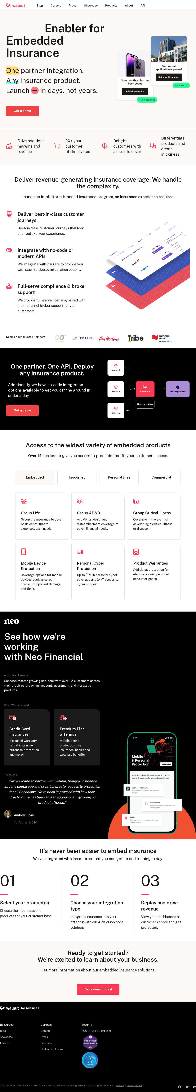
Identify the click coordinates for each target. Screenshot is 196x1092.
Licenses (46, 1043)
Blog (3, 1030)
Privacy (120, 1085)
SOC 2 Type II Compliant (96, 1030)
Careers (46, 1030)
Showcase (6, 1037)
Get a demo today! (98, 989)
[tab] (34, 477)
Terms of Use (134, 1085)
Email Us (5, 1043)
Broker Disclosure (52, 1049)
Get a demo (22, 111)
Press (44, 1037)
